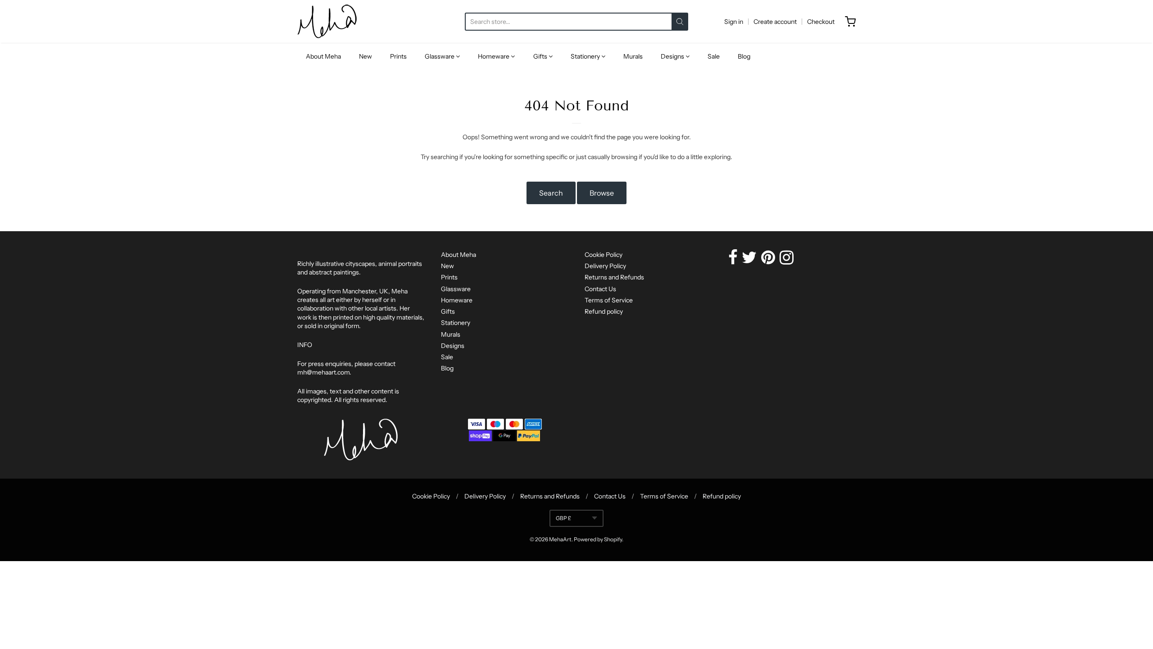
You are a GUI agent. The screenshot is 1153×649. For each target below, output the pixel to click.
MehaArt (560, 539)
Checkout (821, 22)
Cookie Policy (603, 255)
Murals (633, 56)
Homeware (494, 56)
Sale (714, 56)
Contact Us (600, 289)
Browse (602, 192)
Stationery (586, 56)
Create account (775, 22)
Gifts (541, 56)
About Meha (323, 56)
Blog (744, 56)
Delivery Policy (605, 266)
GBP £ (563, 518)
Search (551, 192)
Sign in (733, 22)
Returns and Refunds (614, 277)
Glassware (440, 56)
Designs (673, 56)
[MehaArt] (327, 21)
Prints (398, 56)
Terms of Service (609, 300)
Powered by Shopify (598, 539)
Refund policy (604, 311)
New (365, 56)
